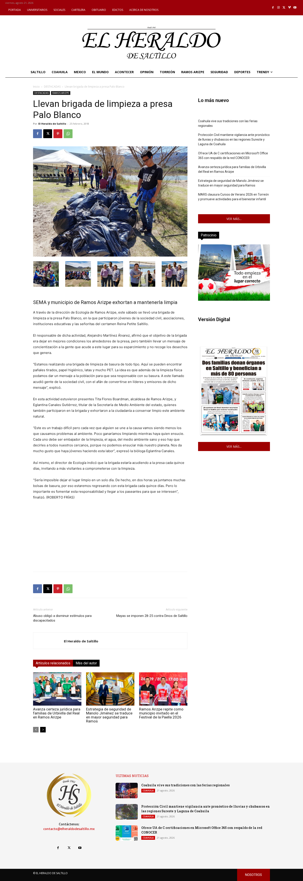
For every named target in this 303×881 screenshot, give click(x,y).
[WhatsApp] (68, 133)
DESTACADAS (52, 86)
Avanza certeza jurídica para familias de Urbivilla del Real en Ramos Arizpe (56, 713)
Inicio (36, 86)
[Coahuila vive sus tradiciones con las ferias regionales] (127, 790)
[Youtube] (295, 7)
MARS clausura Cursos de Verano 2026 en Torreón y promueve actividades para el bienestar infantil (233, 197)
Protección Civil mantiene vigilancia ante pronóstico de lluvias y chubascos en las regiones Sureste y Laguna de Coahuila (234, 139)
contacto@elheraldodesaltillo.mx (69, 829)
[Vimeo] (289, 7)
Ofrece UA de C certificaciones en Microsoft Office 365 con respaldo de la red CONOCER (233, 155)
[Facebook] (273, 7)
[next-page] (43, 729)
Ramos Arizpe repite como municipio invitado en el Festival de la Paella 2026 (161, 713)
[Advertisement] (110, 537)
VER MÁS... (234, 219)
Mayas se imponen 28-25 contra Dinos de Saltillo (151, 616)
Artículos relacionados (53, 663)
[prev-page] (36, 729)
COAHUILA (148, 790)
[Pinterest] (57, 133)
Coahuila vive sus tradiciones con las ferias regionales (228, 123)
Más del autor (86, 663)
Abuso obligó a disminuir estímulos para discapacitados (62, 618)
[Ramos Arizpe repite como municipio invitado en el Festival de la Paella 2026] (163, 689)
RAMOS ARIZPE (60, 92)
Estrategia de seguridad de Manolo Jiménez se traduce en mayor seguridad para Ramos (109, 715)
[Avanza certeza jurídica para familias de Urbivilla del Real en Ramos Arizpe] (57, 689)
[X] (284, 7)
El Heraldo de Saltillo (52, 123)
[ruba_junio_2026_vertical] (234, 299)
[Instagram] (278, 7)
